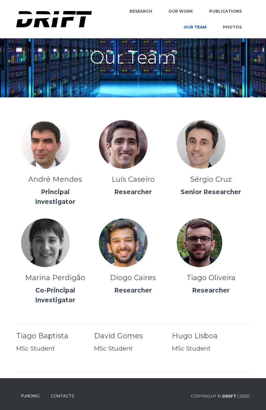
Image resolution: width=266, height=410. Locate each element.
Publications (225, 11)
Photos (232, 27)
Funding (30, 395)
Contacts (62, 395)
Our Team (195, 27)
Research (140, 11)
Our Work (180, 11)
